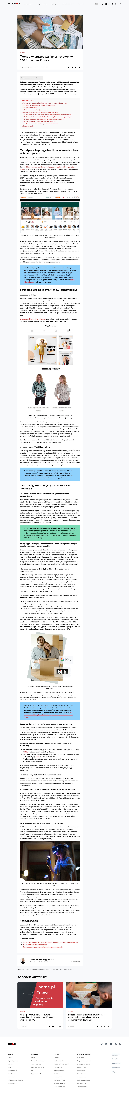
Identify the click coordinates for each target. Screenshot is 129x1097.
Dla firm (22, 53)
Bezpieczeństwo (42, 4)
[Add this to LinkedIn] (71, 67)
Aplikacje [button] (53, 4)
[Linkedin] (105, 4)
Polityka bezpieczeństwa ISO (15, 1080)
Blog (32, 1070)
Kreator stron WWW (59, 1080)
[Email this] (78, 67)
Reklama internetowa (59, 1083)
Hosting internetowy (59, 1061)
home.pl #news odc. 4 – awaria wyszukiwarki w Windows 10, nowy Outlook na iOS (37, 1017)
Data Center (11, 1077)
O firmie (10, 1064)
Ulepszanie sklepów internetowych (33, 319)
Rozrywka (81, 4)
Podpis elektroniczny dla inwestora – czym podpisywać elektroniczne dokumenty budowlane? (86, 1017)
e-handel (33, 969)
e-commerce (25, 969)
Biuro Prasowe (11, 1074)
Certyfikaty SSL (58, 1067)
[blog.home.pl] (14, 4)
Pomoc (33, 1057)
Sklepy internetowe (59, 1070)
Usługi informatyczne (59, 1086)
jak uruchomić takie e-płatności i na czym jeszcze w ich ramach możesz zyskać (48, 714)
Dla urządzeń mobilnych (83, 1064)
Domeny (56, 1057)
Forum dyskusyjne (36, 1064)
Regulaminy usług (12, 1061)
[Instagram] (114, 4)
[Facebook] (111, 4)
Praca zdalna (80, 1057)
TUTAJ (26, 752)
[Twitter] (102, 4)
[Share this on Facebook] (75, 67)
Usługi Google (81, 1070)
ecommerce (41, 969)
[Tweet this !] (67, 67)
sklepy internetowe (66, 969)
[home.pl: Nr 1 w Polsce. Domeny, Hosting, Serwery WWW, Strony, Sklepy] (12, 1044)
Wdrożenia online (81, 1077)
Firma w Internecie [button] (67, 4)
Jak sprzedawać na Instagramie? (35, 945)
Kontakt (10, 1067)
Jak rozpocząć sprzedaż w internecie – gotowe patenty (43, 947)
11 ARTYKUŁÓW (75, 962)
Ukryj (32, 100)
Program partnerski (36, 1074)
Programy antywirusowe (83, 1061)
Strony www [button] (28, 4)
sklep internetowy (52, 969)
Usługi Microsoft (81, 1067)
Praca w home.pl (12, 1070)
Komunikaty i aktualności (37, 1067)
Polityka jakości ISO (13, 1083)
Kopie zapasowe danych (83, 1080)
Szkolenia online (81, 1074)
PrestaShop (57, 1074)
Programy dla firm (82, 1083)
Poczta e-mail (57, 1077)
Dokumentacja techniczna (38, 1061)
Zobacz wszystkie (82, 1086)
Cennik (9, 1057)
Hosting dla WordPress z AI (61, 1064)
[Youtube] (108, 4)
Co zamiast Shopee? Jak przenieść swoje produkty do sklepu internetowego (50, 942)
